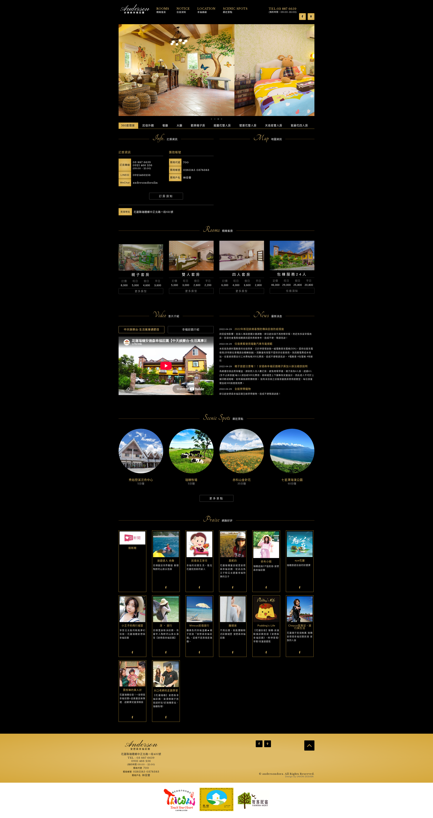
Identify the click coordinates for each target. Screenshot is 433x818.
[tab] (141, 329)
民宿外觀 (148, 125)
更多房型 (141, 291)
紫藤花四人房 (299, 125)
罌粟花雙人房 (248, 125)
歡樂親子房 (198, 125)
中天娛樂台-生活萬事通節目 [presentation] (141, 329)
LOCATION (206, 10)
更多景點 (216, 498)
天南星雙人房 (273, 125)
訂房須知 (166, 196)
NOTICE (183, 10)
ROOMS (162, 10)
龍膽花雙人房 (222, 125)
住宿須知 (292, 290)
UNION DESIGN (305, 776)
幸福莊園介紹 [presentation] (190, 329)
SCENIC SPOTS (235, 10)
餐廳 (165, 125)
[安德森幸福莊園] (135, 9)
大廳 (179, 125)
